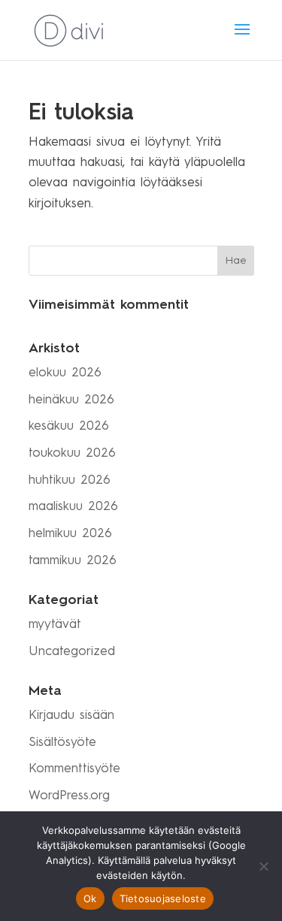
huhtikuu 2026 (70, 480)
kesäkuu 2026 (69, 426)
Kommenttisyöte (74, 768)
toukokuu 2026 (72, 453)
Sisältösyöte (62, 742)
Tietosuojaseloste (163, 898)
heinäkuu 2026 (71, 400)
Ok (90, 898)
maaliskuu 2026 (73, 506)
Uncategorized (72, 651)
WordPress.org (69, 796)
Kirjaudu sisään (71, 715)
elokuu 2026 (65, 373)
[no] (263, 866)
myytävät (55, 624)
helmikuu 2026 (70, 533)
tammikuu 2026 (73, 560)
